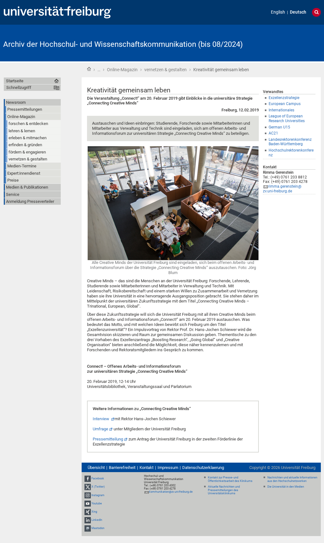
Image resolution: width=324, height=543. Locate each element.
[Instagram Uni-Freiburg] (87, 495)
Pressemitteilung (108, 439)
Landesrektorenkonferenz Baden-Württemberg (290, 142)
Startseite (89, 69)
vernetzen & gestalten (165, 69)
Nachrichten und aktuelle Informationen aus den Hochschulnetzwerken (292, 479)
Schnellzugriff (18, 87)
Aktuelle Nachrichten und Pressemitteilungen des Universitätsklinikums (224, 490)
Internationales (281, 110)
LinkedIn (96, 519)
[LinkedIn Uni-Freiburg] (87, 519)
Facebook (97, 478)
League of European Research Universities (287, 118)
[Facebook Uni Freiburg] (87, 478)
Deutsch (298, 12)
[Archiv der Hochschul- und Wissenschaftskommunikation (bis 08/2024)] (290, 43)
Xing (94, 511)
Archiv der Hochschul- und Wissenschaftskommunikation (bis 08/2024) (123, 44)
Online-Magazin (122, 69)
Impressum (168, 467)
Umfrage (100, 429)
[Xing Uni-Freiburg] (87, 511)
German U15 (279, 127)
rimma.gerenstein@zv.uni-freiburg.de (282, 188)
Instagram (97, 495)
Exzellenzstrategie (284, 98)
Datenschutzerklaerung (203, 467)
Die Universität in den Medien (285, 486)
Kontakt (146, 467)
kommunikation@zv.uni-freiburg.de (171, 491)
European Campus (285, 104)
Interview (101, 418)
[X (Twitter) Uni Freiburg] (87, 486)
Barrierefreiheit (122, 467)
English (278, 12)
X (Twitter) (98, 486)
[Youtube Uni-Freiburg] (87, 503)
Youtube (96, 503)
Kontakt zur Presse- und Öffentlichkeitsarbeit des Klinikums (230, 479)
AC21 (273, 133)
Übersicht (96, 467)
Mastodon (97, 528)
